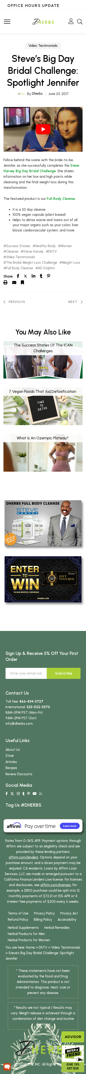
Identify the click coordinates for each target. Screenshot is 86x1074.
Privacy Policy (44, 913)
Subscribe (63, 673)
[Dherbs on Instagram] (18, 794)
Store (10, 756)
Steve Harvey (33, 252)
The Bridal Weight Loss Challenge (31, 263)
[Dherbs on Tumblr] (23, 794)
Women (66, 246)
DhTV (52, 252)
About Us (13, 750)
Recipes (11, 768)
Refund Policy (18, 919)
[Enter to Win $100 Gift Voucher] (43, 579)
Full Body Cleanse (61, 199)
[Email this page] (14, 282)
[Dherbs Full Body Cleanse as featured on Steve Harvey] (43, 523)
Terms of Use (18, 913)
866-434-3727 (31, 701)
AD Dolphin (46, 268)
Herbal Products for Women (29, 940)
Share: (8, 276)
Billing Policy (43, 919)
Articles (11, 762)
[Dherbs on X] (12, 794)
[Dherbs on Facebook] (7, 794)
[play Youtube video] (43, 129)
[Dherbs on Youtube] (34, 794)
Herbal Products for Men (26, 934)
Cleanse (12, 252)
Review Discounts (19, 774)
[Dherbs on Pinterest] (28, 794)
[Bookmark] (22, 282)
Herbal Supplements (23, 928)
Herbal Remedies (57, 928)
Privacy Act (69, 913)
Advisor (73, 1037)
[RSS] (40, 794)
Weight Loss (71, 263)
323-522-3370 (38, 707)
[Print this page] (5, 282)
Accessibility (67, 919)
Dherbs (37, 94)
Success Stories (18, 246)
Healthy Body (45, 246)
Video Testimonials (43, 46)
